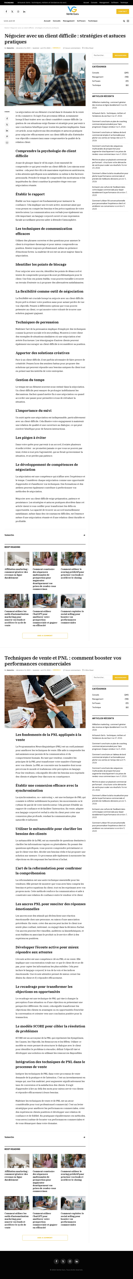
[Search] (124, 21)
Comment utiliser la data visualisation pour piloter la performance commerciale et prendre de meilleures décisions (110, 176)
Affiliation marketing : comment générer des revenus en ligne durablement (16, 573)
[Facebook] (7, 118)
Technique (124, 3)
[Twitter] (7, 124)
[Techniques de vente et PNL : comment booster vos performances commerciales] (45, 701)
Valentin (10, 48)
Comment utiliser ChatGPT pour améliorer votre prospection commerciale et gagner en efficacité (45, 618)
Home (7, 28)
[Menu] (128, 21)
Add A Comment (45, 636)
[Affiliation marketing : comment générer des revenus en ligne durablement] (17, 559)
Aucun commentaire (72, 48)
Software (114, 3)
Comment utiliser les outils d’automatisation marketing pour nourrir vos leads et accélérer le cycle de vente (17, 618)
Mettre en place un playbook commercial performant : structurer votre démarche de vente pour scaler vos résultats (109, 162)
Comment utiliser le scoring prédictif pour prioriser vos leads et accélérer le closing (72, 573)
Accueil (86, 3)
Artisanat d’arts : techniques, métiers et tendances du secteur (43, 2)
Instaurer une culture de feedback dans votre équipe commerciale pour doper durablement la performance (108, 190)
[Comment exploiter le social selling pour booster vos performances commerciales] (73, 601)
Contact (123, 11)
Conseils (94, 3)
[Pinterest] (7, 136)
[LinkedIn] (7, 130)
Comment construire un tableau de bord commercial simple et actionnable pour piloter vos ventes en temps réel (109, 135)
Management (104, 3)
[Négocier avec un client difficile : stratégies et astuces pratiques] (45, 79)
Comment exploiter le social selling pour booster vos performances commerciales (72, 617)
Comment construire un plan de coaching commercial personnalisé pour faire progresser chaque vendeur (109, 124)
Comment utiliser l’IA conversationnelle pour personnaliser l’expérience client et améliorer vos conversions (108, 203)
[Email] (7, 142)
